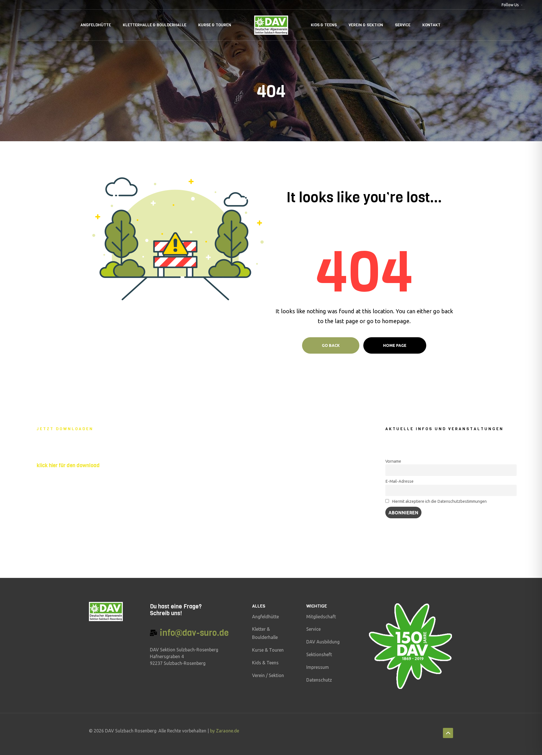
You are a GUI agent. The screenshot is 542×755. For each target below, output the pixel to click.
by (213, 730)
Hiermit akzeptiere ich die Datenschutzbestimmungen (439, 501)
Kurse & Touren (214, 25)
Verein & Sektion (366, 25)
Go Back (331, 345)
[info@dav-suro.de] (153, 632)
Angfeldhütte (95, 25)
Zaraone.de (227, 730)
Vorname (393, 461)
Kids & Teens (324, 25)
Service (402, 25)
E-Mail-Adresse (399, 481)
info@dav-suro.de (194, 633)
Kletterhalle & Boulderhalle (154, 25)
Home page (394, 345)
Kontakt (431, 25)
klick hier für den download (68, 465)
